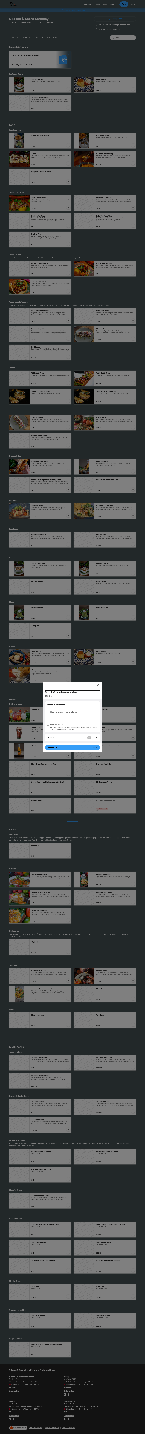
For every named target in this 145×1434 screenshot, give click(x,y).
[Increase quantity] (96, 737)
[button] (72, 747)
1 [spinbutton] (92, 737)
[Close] (98, 685)
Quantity (51, 737)
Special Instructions (56, 704)
